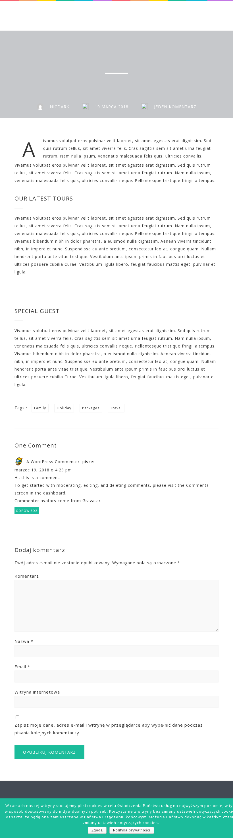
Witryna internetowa (37, 692)
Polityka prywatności (131, 830)
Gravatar (91, 500)
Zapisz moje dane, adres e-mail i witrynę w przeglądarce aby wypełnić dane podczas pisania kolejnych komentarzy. (108, 728)
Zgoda (97, 830)
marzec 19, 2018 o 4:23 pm (43, 470)
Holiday (64, 408)
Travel (116, 408)
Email (22, 666)
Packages (90, 408)
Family (40, 408)
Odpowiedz (27, 510)
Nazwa (23, 641)
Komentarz (26, 576)
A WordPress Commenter (53, 461)
